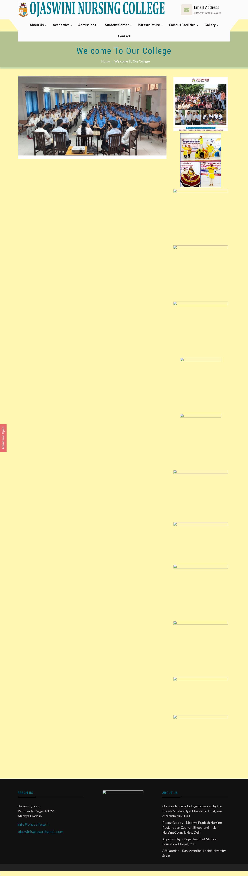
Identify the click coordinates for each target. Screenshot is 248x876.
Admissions (87, 25)
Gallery (210, 25)
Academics (61, 25)
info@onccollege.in (34, 824)
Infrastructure (149, 25)
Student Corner (117, 25)
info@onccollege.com (207, 12)
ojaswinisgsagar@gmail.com (40, 831)
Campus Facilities (182, 25)
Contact (124, 36)
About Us (37, 25)
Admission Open (3, 438)
